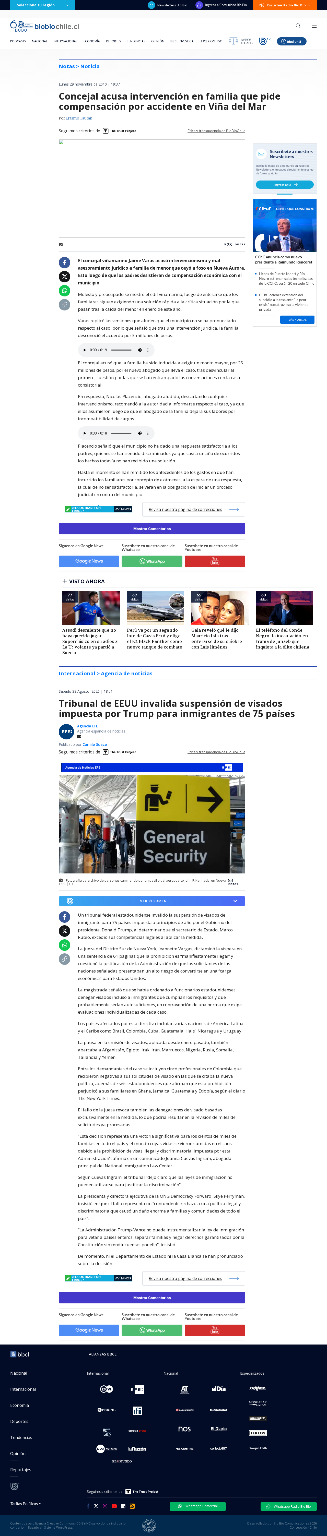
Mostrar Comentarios (152, 528)
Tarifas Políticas (24, 1503)
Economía (92, 41)
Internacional (65, 41)
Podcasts (18, 41)
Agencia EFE (87, 726)
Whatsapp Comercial (201, 1506)
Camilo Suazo (95, 744)
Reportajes (20, 1469)
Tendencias (136, 41)
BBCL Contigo (211, 41)
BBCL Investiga (182, 41)
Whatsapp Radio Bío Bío (292, 1506)
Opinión (157, 41)
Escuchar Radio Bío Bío (286, 5)
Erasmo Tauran (79, 118)
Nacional (40, 41)
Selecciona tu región (36, 5)
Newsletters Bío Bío (172, 5)
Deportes (113, 41)
